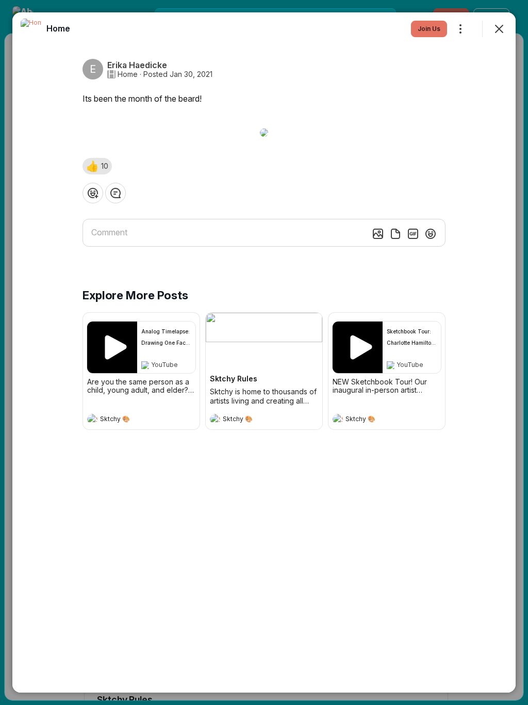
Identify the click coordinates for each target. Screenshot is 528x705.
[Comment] (115, 193)
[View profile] (92, 419)
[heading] (131, 420)
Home (128, 74)
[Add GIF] (413, 234)
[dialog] (264, 352)
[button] (97, 166)
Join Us (429, 29)
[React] (93, 193)
